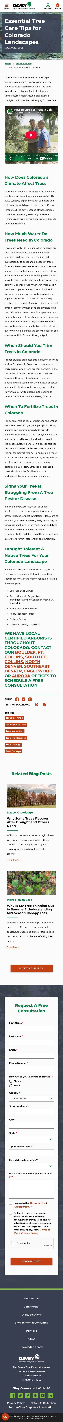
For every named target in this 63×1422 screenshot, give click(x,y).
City (12, 1119)
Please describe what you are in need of (30, 1175)
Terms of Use (37, 1203)
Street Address (18, 1106)
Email (13, 1050)
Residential (31, 1298)
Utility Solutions (31, 1314)
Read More (13, 860)
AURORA (21, 675)
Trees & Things (14, 718)
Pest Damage (13, 751)
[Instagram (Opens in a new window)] (35, 1395)
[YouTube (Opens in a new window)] (42, 1395)
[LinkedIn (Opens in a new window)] (50, 1395)
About (31, 1338)
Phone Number (18, 1063)
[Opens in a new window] (16, 699)
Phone (17, 1081)
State (13, 1133)
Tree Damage (13, 744)
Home (8, 63)
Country (14, 1093)
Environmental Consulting (31, 1322)
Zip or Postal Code (20, 1146)
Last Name (16, 1036)
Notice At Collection (43, 1403)
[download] (43, 705)
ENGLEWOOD (38, 671)
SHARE (8, 699)
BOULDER (25, 652)
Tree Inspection (14, 731)
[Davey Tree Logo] (31, 1358)
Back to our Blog (31, 968)
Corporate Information (40, 1407)
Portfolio (31, 1330)
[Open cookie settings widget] (5, 1416)
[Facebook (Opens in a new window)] (12, 1395)
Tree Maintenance (16, 738)
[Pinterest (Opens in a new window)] (27, 1395)
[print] (35, 705)
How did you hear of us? (23, 1160)
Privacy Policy (22, 1206)
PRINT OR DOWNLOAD (17, 704)
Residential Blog (24, 63)
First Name (16, 1023)
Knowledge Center (31, 1347)
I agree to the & (30, 1205)
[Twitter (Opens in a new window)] (20, 1395)
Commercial (31, 1306)
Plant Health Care (16, 724)
